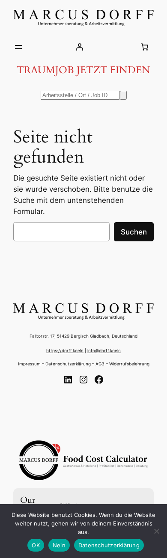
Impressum (29, 363)
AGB (99, 363)
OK (36, 545)
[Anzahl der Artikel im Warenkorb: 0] (145, 47)
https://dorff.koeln (65, 350)
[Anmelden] (80, 47)
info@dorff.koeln (104, 350)
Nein (59, 545)
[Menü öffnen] (18, 47)
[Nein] (156, 531)
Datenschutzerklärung (68, 363)
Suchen (134, 232)
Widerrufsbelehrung (129, 363)
